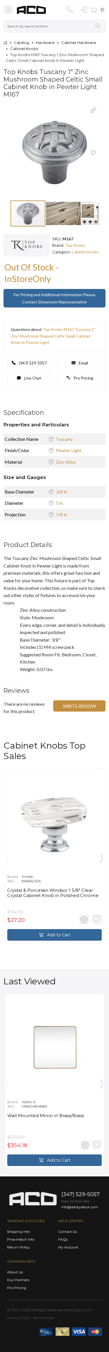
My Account (68, 1247)
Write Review (79, 706)
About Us (15, 1272)
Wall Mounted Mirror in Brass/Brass (45, 1115)
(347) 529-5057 (32, 362)
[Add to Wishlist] (97, 919)
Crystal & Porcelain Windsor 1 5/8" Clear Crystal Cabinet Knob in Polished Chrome (53, 893)
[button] (93, 110)
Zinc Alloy (66, 462)
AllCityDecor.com (78, 1310)
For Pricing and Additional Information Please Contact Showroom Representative (54, 298)
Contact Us (67, 1231)
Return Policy (18, 1247)
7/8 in (61, 514)
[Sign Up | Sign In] (83, 10)
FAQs (62, 1239)
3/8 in (61, 491)
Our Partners (18, 1280)
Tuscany (64, 439)
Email (83, 362)
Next (102, 857)
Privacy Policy (19, 1318)
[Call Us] (70, 10)
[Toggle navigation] (8, 10)
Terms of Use (43, 1318)
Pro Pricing (83, 377)
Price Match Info (20, 1239)
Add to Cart (58, 934)
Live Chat (32, 377)
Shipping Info (18, 1231)
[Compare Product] (84, 919)
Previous (7, 857)
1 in (59, 503)
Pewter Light (68, 450)
